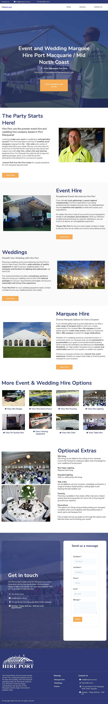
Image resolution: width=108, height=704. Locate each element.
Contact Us (98, 7)
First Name (77, 556)
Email (75, 589)
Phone (76, 578)
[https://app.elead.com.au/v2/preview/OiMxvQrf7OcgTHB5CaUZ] (94, 422)
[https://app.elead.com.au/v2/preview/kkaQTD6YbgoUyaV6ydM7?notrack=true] (40, 421)
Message (76, 600)
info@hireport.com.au (23, 2)
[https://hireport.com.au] (7, 7)
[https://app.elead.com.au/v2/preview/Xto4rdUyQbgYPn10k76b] (67, 398)
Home (68, 7)
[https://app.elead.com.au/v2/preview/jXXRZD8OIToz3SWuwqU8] (67, 422)
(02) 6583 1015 (44, 2)
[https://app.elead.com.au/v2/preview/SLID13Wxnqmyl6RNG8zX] (13, 422)
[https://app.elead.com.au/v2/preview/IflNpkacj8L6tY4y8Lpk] (94, 398)
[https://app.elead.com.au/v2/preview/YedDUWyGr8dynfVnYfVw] (13, 398)
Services (82, 7)
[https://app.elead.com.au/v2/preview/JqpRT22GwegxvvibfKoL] (40, 398)
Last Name (77, 567)
